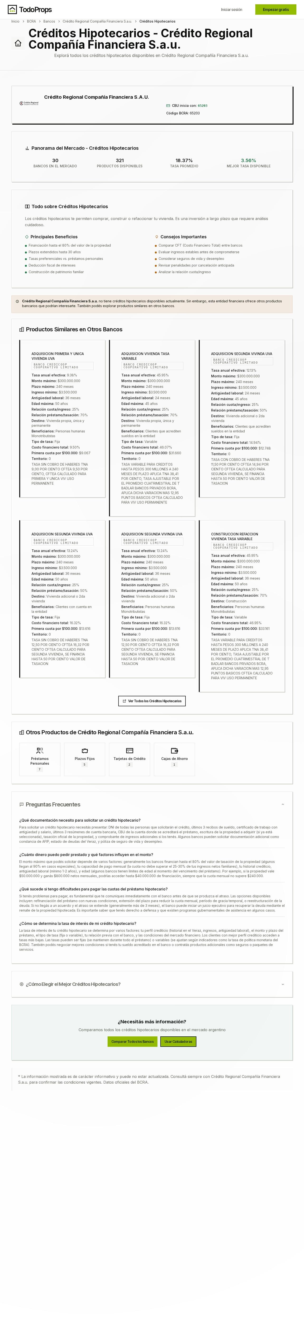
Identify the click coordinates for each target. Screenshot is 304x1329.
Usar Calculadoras (178, 1041)
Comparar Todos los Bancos (132, 1041)
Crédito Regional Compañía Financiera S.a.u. (97, 21)
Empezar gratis (276, 9)
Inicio (15, 21)
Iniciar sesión (231, 9)
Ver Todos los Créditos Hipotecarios (155, 701)
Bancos (49, 21)
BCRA (31, 21)
